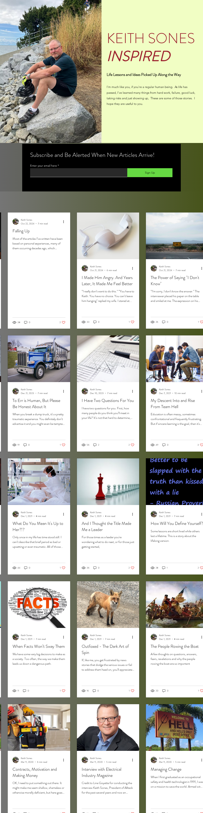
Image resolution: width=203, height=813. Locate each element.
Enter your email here (43, 165)
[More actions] (64, 221)
